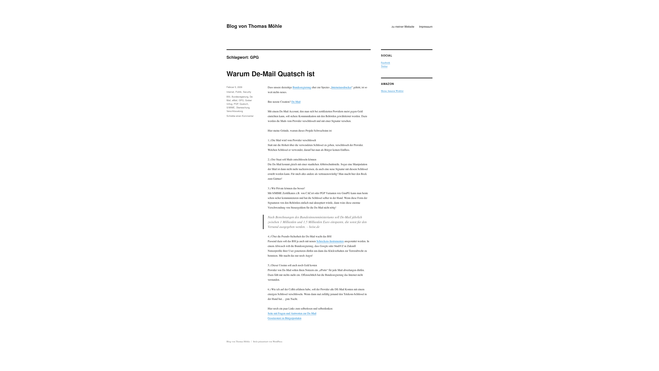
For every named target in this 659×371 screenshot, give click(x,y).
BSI (228, 96)
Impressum (425, 27)
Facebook (385, 62)
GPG (241, 100)
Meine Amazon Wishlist (392, 90)
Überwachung (243, 107)
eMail (234, 100)
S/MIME (231, 107)
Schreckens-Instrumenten (330, 241)
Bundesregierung (302, 87)
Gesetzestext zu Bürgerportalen (284, 318)
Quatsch (244, 103)
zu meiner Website (403, 27)
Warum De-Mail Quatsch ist (271, 73)
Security (247, 91)
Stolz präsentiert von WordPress (267, 341)
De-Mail (295, 101)
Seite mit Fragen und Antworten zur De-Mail (292, 313)
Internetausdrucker (341, 87)
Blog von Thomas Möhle (254, 25)
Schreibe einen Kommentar (240, 115)
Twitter (384, 66)
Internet (230, 91)
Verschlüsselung (235, 111)
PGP (236, 103)
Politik (238, 91)
